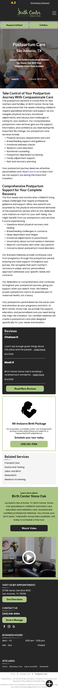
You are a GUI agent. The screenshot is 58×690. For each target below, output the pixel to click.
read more (39, 349)
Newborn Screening (15, 479)
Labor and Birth (13, 471)
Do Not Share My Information (24, 679)
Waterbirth (10, 475)
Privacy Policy (6, 679)
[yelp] (14, 626)
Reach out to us (30, 171)
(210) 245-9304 (11, 613)
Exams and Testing (14, 467)
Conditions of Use (41, 679)
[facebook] (4, 626)
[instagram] (9, 626)
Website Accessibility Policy (35, 681)
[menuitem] (5, 667)
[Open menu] (54, 13)
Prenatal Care (12, 463)
